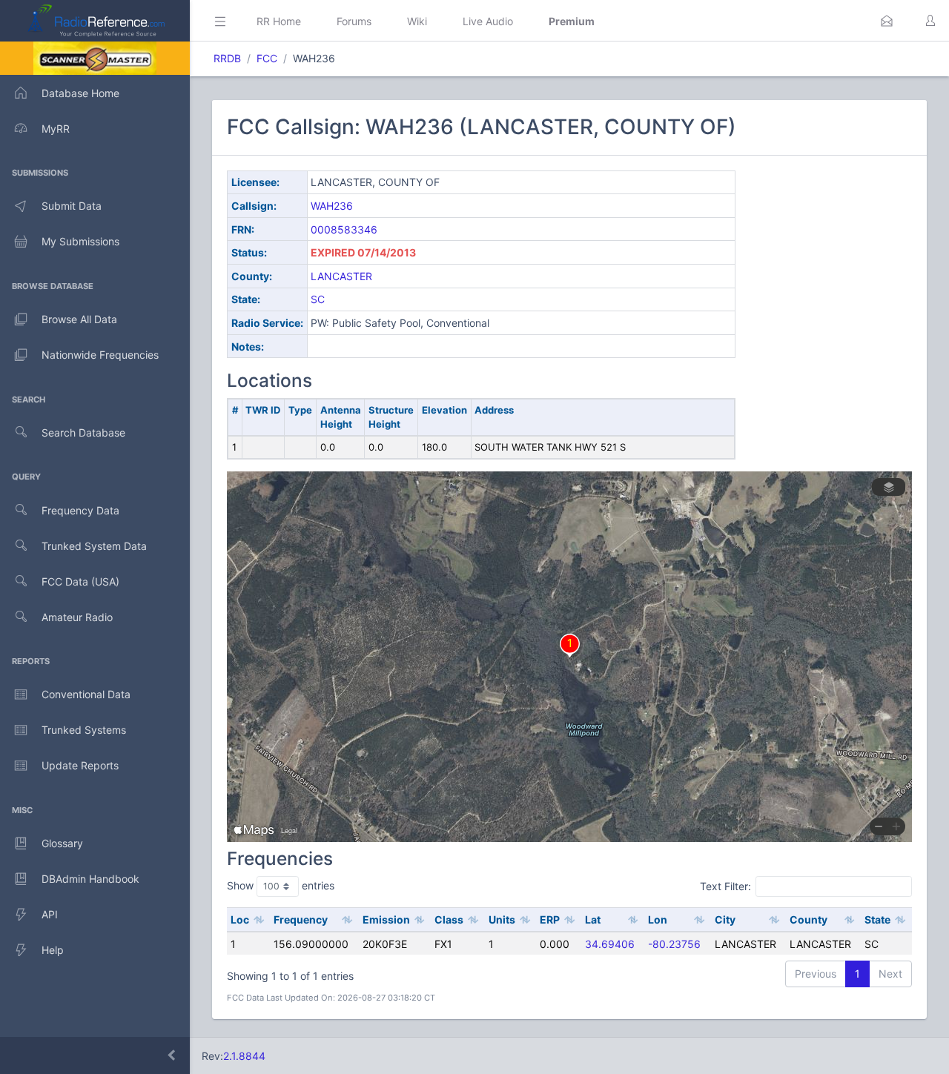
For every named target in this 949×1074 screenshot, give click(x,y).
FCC (267, 58)
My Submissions (80, 241)
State (877, 919)
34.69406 (610, 944)
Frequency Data (80, 510)
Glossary (62, 843)
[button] (887, 21)
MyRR (56, 128)
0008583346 (344, 229)
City (725, 919)
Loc (240, 919)
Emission (386, 919)
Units (502, 919)
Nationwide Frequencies (100, 354)
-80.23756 (674, 944)
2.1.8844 (244, 1056)
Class (448, 919)
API (50, 914)
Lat (593, 919)
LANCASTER (341, 276)
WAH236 (332, 205)
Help (53, 950)
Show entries (280, 885)
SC (318, 299)
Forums (354, 21)
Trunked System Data (94, 546)
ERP (550, 919)
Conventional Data (86, 694)
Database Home (80, 93)
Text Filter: (725, 886)
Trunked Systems (84, 729)
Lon (657, 919)
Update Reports (80, 765)
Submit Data (72, 205)
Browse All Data (79, 319)
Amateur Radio (77, 617)
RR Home (279, 21)
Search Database (83, 432)
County (808, 919)
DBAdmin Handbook (90, 878)
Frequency (301, 919)
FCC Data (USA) (80, 581)
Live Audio (488, 21)
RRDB (227, 58)
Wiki (417, 21)
